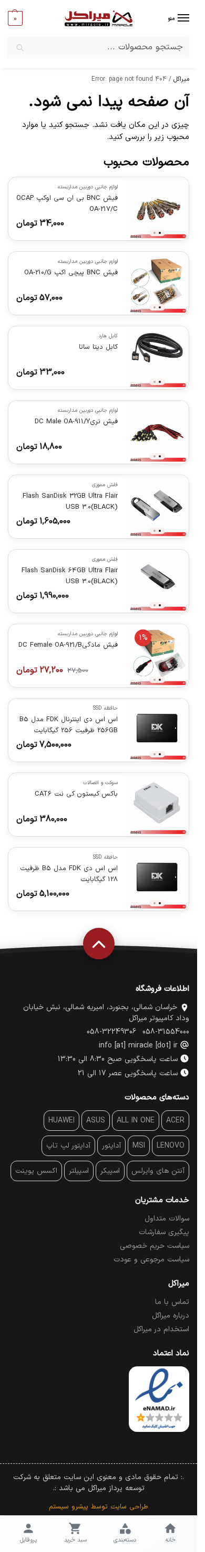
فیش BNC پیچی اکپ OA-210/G (71, 272)
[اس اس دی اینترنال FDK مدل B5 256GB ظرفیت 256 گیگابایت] (157, 730)
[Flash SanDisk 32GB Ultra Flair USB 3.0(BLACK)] (157, 506)
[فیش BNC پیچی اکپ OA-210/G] (157, 283)
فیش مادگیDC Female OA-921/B (68, 645)
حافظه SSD (105, 708)
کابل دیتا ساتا (98, 347)
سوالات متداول (167, 1218)
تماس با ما (172, 1302)
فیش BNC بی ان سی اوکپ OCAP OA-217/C (67, 204)
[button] (15, 18)
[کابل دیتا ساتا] (157, 357)
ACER (175, 1120)
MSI (138, 1145)
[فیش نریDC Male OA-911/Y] (157, 432)
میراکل (181, 79)
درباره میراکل (170, 1315)
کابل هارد (108, 336)
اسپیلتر (79, 1170)
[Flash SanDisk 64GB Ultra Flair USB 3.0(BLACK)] (157, 581)
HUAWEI (61, 1120)
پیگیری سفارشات (164, 1232)
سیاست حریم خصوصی (154, 1245)
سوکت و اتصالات (100, 783)
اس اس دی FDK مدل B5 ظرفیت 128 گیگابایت (69, 874)
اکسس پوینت (36, 1170)
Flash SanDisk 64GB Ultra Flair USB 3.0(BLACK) (70, 576)
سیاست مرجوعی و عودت (151, 1259)
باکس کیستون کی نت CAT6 (76, 794)
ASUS (95, 1120)
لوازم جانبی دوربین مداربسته (88, 187)
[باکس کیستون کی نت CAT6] (157, 804)
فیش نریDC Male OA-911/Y (76, 421)
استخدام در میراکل (161, 1329)
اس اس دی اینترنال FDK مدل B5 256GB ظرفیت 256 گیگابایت (68, 725)
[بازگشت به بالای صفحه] (99, 943)
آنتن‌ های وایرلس (157, 1170)
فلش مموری (105, 485)
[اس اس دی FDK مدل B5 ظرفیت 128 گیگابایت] (157, 879)
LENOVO (170, 1145)
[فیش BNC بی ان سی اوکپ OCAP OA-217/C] (157, 208)
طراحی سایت (129, 1507)
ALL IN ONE (136, 1120)
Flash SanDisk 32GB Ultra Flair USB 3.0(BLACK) (70, 501)
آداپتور (111, 1145)
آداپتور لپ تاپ (68, 1145)
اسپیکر (110, 1170)
